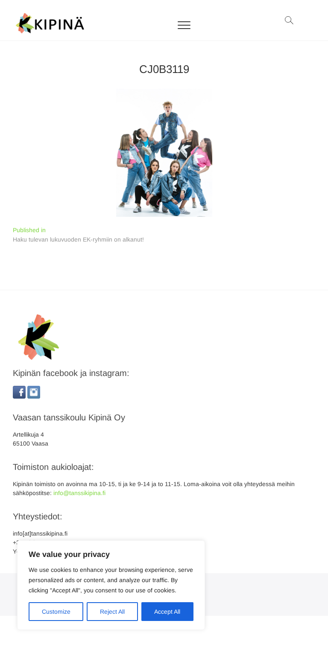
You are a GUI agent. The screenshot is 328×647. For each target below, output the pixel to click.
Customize (56, 611)
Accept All (167, 611)
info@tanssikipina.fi (79, 493)
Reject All (112, 611)
